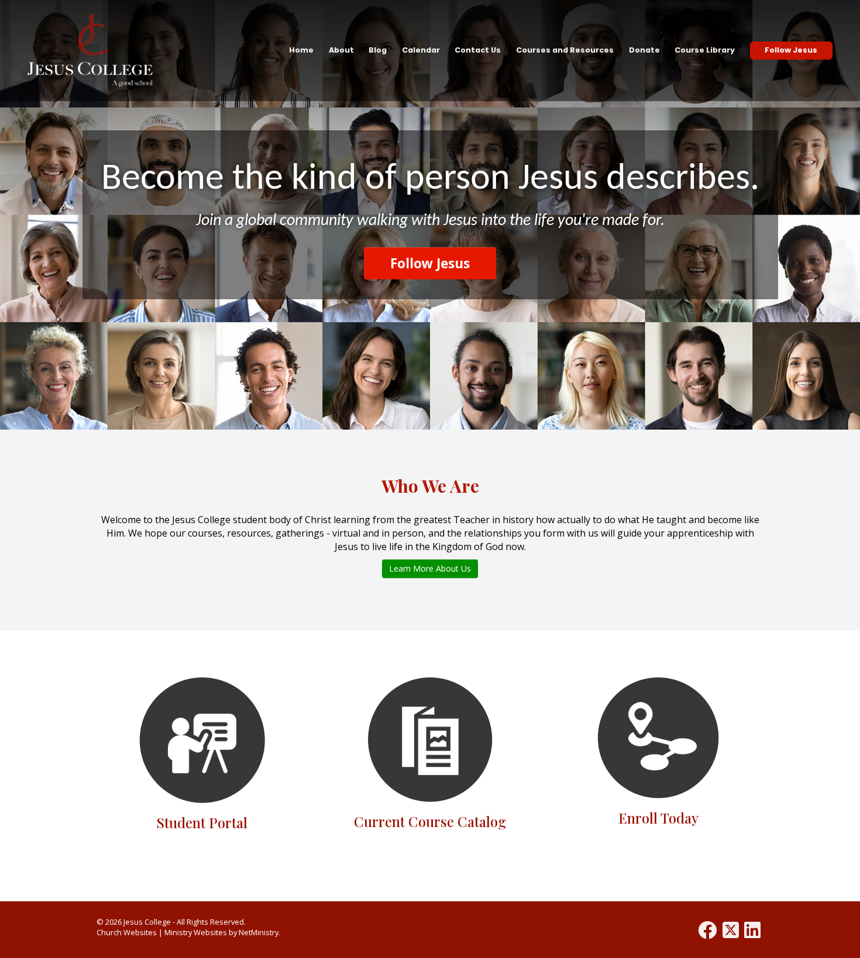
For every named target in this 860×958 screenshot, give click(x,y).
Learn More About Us (430, 568)
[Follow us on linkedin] (752, 929)
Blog (378, 50)
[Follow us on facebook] (707, 929)
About (341, 50)
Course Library (705, 50)
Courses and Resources (565, 50)
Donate (644, 50)
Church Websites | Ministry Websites (163, 932)
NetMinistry (258, 932)
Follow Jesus (791, 50)
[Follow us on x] (731, 929)
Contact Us (478, 50)
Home (301, 50)
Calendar (421, 50)
